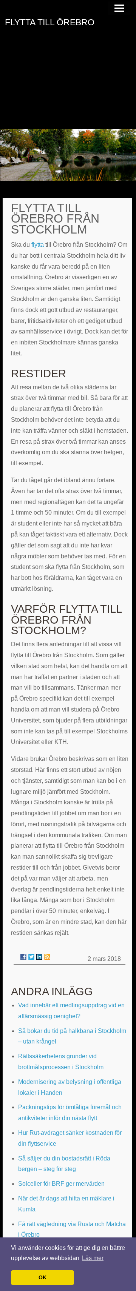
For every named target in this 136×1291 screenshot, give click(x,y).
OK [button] (42, 1277)
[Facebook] (23, 957)
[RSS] (47, 957)
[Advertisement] (68, 84)
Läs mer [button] (93, 1258)
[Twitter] (31, 957)
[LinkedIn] (39, 957)
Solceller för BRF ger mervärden (61, 1183)
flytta (37, 244)
